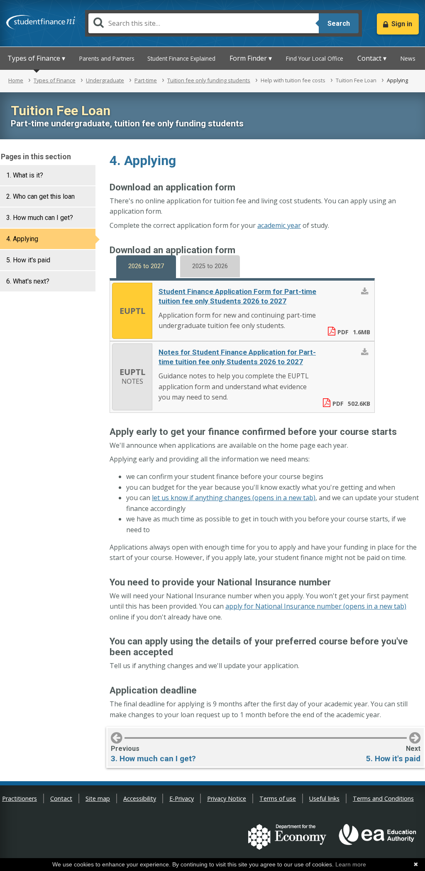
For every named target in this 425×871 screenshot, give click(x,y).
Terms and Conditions (383, 798)
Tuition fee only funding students (208, 80)
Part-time (145, 80)
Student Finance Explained (181, 58)
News (408, 58)
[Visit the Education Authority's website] (378, 838)
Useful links (324, 798)
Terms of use (277, 798)
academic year (279, 225)
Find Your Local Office (314, 58)
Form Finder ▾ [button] (251, 58)
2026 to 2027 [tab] (146, 266)
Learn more (350, 864)
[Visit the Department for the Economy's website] (287, 838)
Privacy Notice (226, 798)
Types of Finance (55, 80)
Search (338, 23)
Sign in (401, 24)
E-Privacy (181, 798)
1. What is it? (24, 175)
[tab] (47, 175)
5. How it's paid (28, 260)
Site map (97, 798)
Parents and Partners (106, 58)
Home (15, 80)
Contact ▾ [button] (371, 58)
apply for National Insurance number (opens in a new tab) (315, 606)
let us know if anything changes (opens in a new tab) (233, 497)
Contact (61, 798)
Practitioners (19, 798)
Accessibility (139, 798)
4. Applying (22, 239)
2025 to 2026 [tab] (210, 266)
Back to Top (410, 851)
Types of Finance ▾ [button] (36, 58)
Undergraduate (105, 80)
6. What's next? (27, 281)
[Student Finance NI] (40, 20)
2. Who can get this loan (40, 196)
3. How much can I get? (39, 218)
